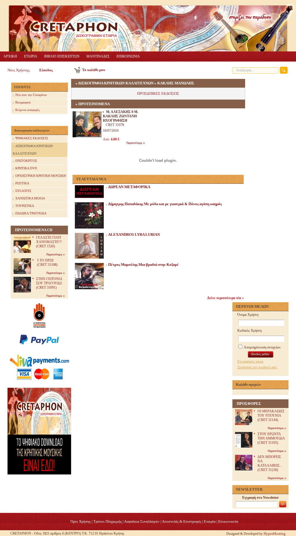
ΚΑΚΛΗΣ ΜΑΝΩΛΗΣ (175, 83)
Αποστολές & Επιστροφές (181, 521)
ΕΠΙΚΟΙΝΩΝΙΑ (128, 56)
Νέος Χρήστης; (19, 70)
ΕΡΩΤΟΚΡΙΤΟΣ (26, 160)
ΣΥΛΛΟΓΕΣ (23, 190)
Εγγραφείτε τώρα (250, 361)
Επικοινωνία (228, 521)
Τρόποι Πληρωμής (107, 521)
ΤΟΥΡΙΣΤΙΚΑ (24, 205)
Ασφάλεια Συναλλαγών (142, 521)
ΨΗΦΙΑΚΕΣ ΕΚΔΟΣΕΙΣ (31, 138)
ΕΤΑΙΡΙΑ (30, 56)
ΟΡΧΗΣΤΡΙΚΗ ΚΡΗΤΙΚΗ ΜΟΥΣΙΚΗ (40, 175)
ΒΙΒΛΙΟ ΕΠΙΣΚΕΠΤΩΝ (61, 56)
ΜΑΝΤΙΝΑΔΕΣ (98, 56)
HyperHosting (275, 533)
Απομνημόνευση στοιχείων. (262, 347)
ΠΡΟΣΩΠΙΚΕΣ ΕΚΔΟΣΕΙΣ (158, 93)
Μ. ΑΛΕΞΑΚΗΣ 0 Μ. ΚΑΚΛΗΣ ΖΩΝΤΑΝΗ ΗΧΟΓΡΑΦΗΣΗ (120, 116)
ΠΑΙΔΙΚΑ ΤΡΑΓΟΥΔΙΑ (31, 213)
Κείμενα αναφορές (27, 110)
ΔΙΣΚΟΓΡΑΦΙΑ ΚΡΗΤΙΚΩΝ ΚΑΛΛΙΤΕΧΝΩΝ (33, 149)
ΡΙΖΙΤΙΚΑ (22, 183)
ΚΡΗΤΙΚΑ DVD (26, 168)
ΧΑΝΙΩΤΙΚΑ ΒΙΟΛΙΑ (30, 198)
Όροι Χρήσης (81, 521)
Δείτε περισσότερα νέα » (225, 298)
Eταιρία (210, 521)
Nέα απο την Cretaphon (31, 95)
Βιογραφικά (23, 102)
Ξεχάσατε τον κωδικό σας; (257, 367)
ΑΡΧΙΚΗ (10, 56)
